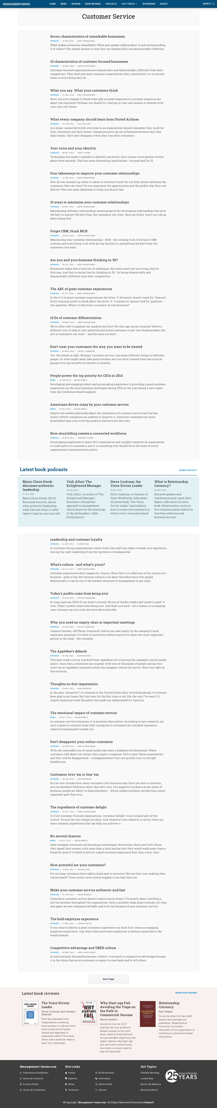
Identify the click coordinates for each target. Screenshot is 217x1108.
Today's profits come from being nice (79, 593)
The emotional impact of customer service (83, 713)
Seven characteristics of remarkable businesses (87, 36)
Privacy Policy (31, 1084)
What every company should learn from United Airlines (94, 119)
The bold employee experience (74, 919)
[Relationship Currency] (149, 1021)
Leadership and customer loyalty (76, 539)
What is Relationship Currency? (171, 484)
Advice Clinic (105, 1084)
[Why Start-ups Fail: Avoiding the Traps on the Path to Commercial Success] (90, 1028)
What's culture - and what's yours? (77, 564)
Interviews (148, 4)
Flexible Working (150, 1072)
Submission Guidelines (35, 1072)
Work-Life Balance (151, 1084)
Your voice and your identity (73, 148)
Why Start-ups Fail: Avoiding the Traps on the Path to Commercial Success (118, 1009)
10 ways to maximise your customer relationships (89, 202)
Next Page (108, 979)
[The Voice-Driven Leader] (31, 1024)
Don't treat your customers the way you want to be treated (96, 347)
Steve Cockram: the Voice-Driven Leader (126, 484)
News (64, 4)
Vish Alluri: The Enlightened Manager (84, 484)
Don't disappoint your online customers (81, 742)
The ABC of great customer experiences (81, 289)
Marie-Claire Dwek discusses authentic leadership (38, 486)
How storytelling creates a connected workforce (88, 433)
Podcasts (111, 4)
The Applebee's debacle (68, 651)
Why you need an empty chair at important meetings (92, 622)
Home (53, 4)
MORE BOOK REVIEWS (186, 992)
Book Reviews (93, 4)
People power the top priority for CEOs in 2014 (86, 375)
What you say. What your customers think (84, 90)
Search (102, 1090)
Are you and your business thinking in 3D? (84, 260)
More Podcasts (188, 470)
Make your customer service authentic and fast (87, 890)
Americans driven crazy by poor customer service (89, 404)
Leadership (147, 1078)
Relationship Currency (169, 1005)
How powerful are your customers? (77, 865)
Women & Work (149, 1090)
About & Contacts (33, 1078)
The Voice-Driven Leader (55, 1005)
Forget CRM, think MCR (69, 231)
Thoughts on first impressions (74, 684)
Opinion (75, 4)
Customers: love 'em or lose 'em (74, 774)
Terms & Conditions (34, 1090)
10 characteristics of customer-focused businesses (89, 61)
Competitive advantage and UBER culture (83, 948)
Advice (164, 4)
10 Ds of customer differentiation (76, 318)
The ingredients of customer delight (78, 807)
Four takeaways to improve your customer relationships (94, 173)
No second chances (65, 836)
